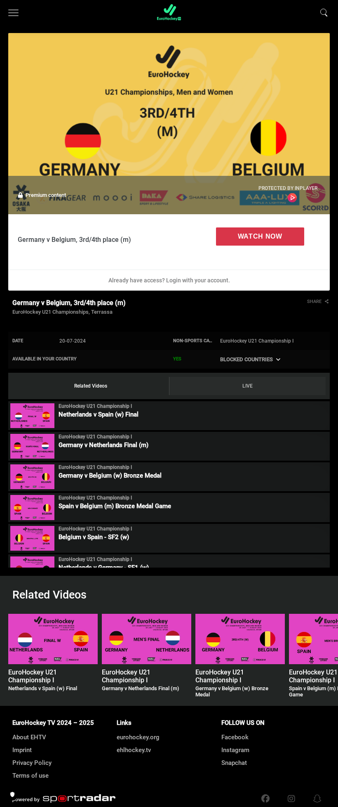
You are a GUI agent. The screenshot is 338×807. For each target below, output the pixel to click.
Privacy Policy (32, 763)
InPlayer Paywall (292, 198)
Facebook (235, 737)
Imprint (22, 750)
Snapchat (234, 763)
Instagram (235, 750)
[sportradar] (63, 798)
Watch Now (260, 236)
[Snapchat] (315, 799)
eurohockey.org (138, 737)
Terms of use (30, 775)
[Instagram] (291, 799)
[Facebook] (265, 799)
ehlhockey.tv (134, 750)
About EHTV (29, 737)
